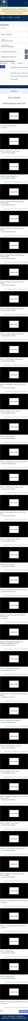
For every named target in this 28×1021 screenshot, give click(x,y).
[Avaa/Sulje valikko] (26, 3)
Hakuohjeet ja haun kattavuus (19, 73)
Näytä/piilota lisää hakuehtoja (19, 67)
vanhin (20, 63)
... (26, 52)
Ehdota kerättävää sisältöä (19, 1018)
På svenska (10, 17)
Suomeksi (3, 17)
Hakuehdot (14, 91)
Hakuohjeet (11, 1016)
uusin (13, 63)
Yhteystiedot (5, 1018)
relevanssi (4, 63)
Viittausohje (13, 79)
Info (4, 1016)
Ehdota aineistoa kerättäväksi (19, 76)
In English (17, 17)
